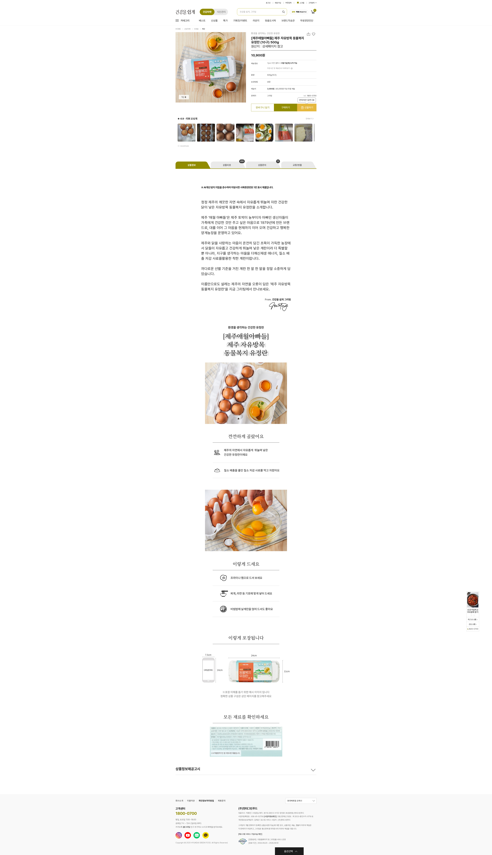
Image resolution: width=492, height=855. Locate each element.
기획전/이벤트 (240, 20)
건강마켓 (207, 11)
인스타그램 (179, 835)
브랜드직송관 (288, 20)
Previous (180, 67)
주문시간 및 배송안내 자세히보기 (278, 68)
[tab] (193, 165)
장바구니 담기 (262, 107)
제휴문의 (221, 800)
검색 (283, 11)
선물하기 (306, 106)
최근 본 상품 (472, 619)
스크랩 (302, 3)
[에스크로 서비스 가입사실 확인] (250, 834)
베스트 (202, 20)
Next (241, 67)
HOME (178, 29)
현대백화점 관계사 (294, 801)
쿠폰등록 (288, 3)
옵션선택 (288, 851)
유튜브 (187, 835)
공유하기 (309, 34)
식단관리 (221, 11)
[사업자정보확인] (270, 816)
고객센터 (312, 3)
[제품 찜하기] (313, 34)
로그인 (268, 3)
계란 (203, 29)
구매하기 (285, 107)
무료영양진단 (306, 20)
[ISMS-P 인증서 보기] (242, 841)
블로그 (196, 835)
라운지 (256, 20)
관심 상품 (472, 624)
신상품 (214, 20)
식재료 (196, 29)
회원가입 (278, 3)
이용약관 (191, 800)
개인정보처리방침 (206, 800)
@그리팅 (186, 827)
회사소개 (179, 800)
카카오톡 (205, 835)
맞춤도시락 (270, 20)
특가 (225, 20)
